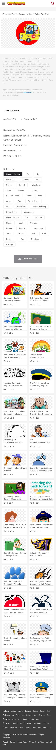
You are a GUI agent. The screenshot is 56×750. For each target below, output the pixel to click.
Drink (34, 727)
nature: (6, 711)
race (29, 196)
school (9, 185)
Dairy (21, 727)
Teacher (22, 723)
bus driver (21, 206)
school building (39, 206)
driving (35, 190)
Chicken (42, 715)
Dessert (28, 727)
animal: (6, 715)
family (31, 719)
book (21, 223)
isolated (38, 217)
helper (20, 234)
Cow (48, 715)
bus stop (23, 228)
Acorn (13, 711)
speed (22, 185)
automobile (29, 212)
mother (38, 719)
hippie (9, 223)
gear (8, 201)
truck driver (33, 201)
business (10, 239)
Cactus (35, 711)
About (5, 742)
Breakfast (13, 727)
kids (44, 234)
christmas (36, 185)
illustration (10, 179)
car (38, 174)
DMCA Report (12, 111)
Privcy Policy (22, 742)
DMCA (40, 742)
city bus (33, 223)
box (37, 179)
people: (6, 719)
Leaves (28, 711)
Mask (14, 719)
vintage (21, 190)
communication (13, 174)
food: (5, 727)
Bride (25, 719)
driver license (12, 217)
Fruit (49, 727)
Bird (22, 715)
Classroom (37, 723)
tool (19, 201)
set (22, 239)
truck (32, 234)
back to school (12, 196)
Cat (35, 715)
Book (29, 723)
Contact (32, 742)
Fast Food (42, 727)
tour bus (35, 239)
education (38, 228)
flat (28, 174)
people (9, 228)
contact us (28, 92)
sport (8, 190)
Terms (12, 742)
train (8, 234)
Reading (46, 723)
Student (15, 723)
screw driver (11, 212)
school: (6, 723)
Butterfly (29, 715)
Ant (13, 715)
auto (40, 196)
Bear (18, 715)
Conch (42, 711)
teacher (25, 179)
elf (27, 217)
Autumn (20, 711)
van (8, 206)
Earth (48, 711)
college (9, 244)
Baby (19, 719)
